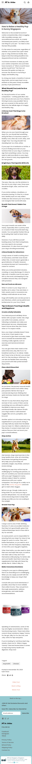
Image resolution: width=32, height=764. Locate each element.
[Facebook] (3, 718)
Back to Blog (16, 686)
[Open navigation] (3, 2)
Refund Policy (6, 745)
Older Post (16, 682)
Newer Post (16, 690)
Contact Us (6, 750)
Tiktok (4, 736)
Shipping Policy (7, 747)
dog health (6, 664)
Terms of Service (8, 742)
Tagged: (4, 660)
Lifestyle (16, 664)
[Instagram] (5, 718)
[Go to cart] (28, 2)
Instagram (5, 734)
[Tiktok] (8, 718)
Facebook (5, 731)
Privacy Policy (7, 740)
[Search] (25, 2)
